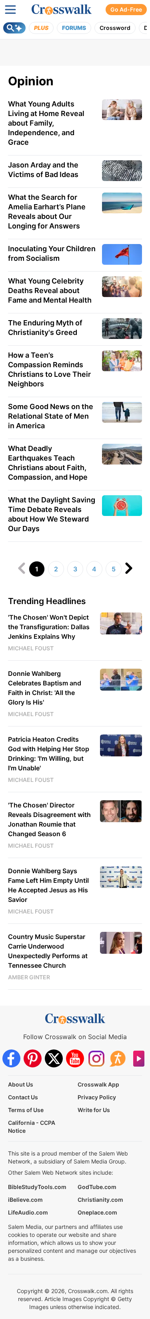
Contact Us (23, 1097)
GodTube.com (97, 1186)
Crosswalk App (98, 1084)
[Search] (14, 27)
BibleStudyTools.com (37, 1186)
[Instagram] (96, 1058)
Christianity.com (100, 1199)
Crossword (115, 27)
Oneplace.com (97, 1212)
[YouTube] (75, 1058)
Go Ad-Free (126, 9)
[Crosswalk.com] (62, 9)
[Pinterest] (33, 1058)
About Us (20, 1084)
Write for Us (94, 1109)
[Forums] (117, 1058)
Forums (74, 27)
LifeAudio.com (28, 1212)
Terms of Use (26, 1109)
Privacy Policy (97, 1097)
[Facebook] (11, 1058)
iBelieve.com (25, 1199)
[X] (54, 1058)
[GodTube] (139, 1058)
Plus (41, 27)
